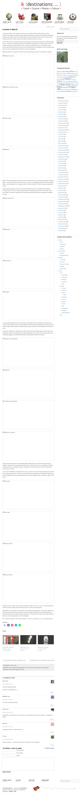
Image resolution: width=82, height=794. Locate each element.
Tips (61, 315)
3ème (61, 71)
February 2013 (62, 172)
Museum (64, 83)
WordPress (24, 788)
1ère (58, 71)
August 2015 (61, 105)
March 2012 (61, 192)
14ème (69, 73)
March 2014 (61, 143)
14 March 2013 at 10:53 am (7, 712)
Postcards (65, 87)
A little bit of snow (24, 647)
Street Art (62, 91)
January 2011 (61, 223)
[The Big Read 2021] (62, 56)
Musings (68, 83)
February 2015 (62, 118)
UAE (63, 284)
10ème (61, 73)
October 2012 (61, 181)
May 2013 (61, 165)
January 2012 (61, 197)
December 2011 (62, 199)
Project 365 (63, 268)
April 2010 (61, 230)
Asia (73, 75)
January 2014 (61, 147)
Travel (68, 91)
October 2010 (61, 228)
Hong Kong (73, 79)
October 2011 (61, 203)
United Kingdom (66, 312)
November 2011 (62, 201)
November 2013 (62, 152)
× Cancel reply (49, 748)
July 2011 (60, 210)
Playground (18, 669)
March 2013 (61, 170)
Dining (67, 77)
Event (61, 242)
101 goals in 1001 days (67, 75)
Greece (64, 299)
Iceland (64, 301)
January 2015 (61, 121)
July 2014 (60, 134)
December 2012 (62, 177)
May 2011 (60, 215)
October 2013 (61, 154)
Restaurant (63, 89)
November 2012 (62, 179)
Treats (72, 91)
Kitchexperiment (64, 255)
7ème (76, 71)
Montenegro (65, 308)
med (19, 748)
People (62, 248)
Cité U (63, 77)
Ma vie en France (64, 264)
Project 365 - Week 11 (8, 647)
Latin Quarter (45, 667)
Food (61, 79)
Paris (15, 665)
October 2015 (61, 103)
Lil (3, 736)
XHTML (11, 791)
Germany (64, 297)
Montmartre (59, 83)
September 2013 (62, 156)
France (11, 665)
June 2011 (61, 212)
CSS (15, 791)
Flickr (18, 781)
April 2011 (61, 217)
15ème (73, 73)
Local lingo (63, 244)
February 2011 (62, 221)
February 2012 (62, 194)
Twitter (32, 781)
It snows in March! (10, 29)
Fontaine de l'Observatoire (18, 667)
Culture (60, 240)
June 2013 (61, 163)
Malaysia (75, 81)
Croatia (64, 288)
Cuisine (62, 253)
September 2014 (62, 130)
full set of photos (40, 605)
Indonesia (64, 277)
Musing (62, 266)
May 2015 (61, 112)
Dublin (71, 77)
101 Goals (59, 75)
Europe (62, 286)
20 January (41, 618)
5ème (68, 71)
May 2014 (61, 139)
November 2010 (62, 226)
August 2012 (61, 185)
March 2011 (61, 219)
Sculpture (74, 89)
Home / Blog (7, 22)
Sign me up (59, 43)
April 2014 (61, 141)
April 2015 (61, 114)
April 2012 (61, 190)
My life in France (75, 83)
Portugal (64, 310)
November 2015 (62, 101)
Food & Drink (61, 251)
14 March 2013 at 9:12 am (7, 684)
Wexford (75, 91)
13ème (65, 73)
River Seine (68, 89)
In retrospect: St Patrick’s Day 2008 (42, 660)
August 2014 (61, 132)
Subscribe (45, 781)
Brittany (76, 75)
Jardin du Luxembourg (35, 667)
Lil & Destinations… (8, 788)
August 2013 (61, 159)
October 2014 (61, 127)
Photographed (47, 22)
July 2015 (60, 107)
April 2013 (61, 168)
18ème (76, 73)
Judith (4, 709)
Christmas (59, 77)
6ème (72, 71)
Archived (70, 22)
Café (9, 667)
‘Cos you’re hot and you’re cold (14, 660)
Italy (63, 306)
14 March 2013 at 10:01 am (7, 699)
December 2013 (62, 150)
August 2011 (61, 208)
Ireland (59, 81)
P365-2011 (64, 84)
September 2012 (62, 183)
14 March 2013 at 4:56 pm (7, 726)
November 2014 (62, 125)
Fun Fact (62, 262)
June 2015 (61, 109)
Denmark (64, 290)
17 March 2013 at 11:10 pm (7, 739)
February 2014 (62, 145)
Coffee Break (59, 22)
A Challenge (33, 22)
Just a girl (20, 22)
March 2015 (61, 116)
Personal (60, 257)
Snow (22, 669)
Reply (52, 692)
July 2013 (60, 161)
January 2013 (61, 174)
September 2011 (62, 206)
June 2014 (61, 136)
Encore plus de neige (43, 647)
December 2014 (62, 123)
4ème (64, 71)
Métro (58, 85)
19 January (30, 618)
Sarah (3, 681)
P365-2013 (74, 85)
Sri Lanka (64, 281)
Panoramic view (7, 669)
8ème (58, 73)
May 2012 (61, 188)
